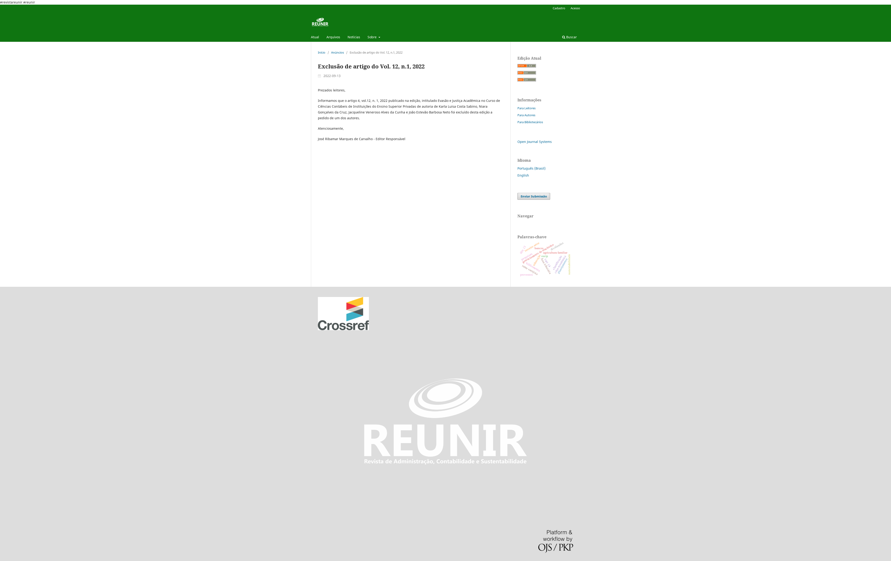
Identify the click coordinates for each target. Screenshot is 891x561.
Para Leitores (526, 108)
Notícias (354, 37)
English (523, 175)
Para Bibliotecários (530, 122)
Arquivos (333, 37)
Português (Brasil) (531, 168)
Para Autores (526, 115)
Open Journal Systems (534, 141)
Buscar (571, 37)
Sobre (373, 37)
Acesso (575, 8)
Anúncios (337, 52)
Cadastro (559, 8)
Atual (315, 37)
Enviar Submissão (534, 196)
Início (321, 52)
